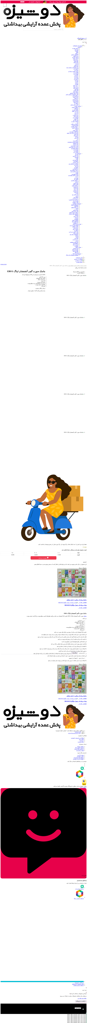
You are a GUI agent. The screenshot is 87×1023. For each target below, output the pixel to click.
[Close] (5, 5)
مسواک (76, 215)
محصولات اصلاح (74, 204)
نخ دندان (76, 217)
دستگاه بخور (75, 243)
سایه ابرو (76, 77)
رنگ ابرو (76, 75)
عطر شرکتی (75, 251)
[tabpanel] (43, 1010)
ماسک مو (76, 167)
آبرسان (76, 129)
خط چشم (76, 61)
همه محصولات (79, 257)
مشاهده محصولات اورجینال (72, 255)
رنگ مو (76, 154)
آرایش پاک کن (75, 57)
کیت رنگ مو (75, 162)
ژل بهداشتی (75, 222)
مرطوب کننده (75, 127)
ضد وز (76, 193)
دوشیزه (84, 265)
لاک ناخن (76, 89)
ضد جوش (76, 134)
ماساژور (76, 246)
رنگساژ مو (76, 161)
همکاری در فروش (78, 259)
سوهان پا (76, 103)
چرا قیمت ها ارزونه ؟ (79, 749)
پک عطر (76, 252)
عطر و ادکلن (78, 247)
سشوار (76, 235)
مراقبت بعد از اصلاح (73, 212)
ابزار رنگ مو (75, 156)
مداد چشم (76, 66)
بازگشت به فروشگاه (80, 1001)
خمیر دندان (75, 216)
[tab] (82, 653)
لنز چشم (76, 65)
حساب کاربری (80, 755)
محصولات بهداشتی (77, 203)
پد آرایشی (76, 98)
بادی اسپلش (75, 143)
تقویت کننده (75, 184)
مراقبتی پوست (77, 106)
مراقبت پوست (75, 107)
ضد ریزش (76, 189)
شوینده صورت (75, 125)
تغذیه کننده (75, 183)
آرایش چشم (75, 58)
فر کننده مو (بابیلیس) (73, 199)
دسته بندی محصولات (77, 45)
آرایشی (79, 47)
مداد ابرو (76, 70)
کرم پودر (76, 49)
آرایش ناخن (75, 88)
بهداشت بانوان (75, 220)
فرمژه (76, 63)
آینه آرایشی (75, 102)
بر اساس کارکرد (74, 126)
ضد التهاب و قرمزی (73, 131)
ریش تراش (75, 228)
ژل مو (77, 176)
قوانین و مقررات (80, 750)
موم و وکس (75, 210)
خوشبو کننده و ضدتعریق (73, 142)
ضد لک (76, 136)
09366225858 (78, 732)
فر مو (77, 240)
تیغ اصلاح (76, 206)
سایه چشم (76, 62)
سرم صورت (75, 115)
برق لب (76, 83)
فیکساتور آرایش (74, 54)
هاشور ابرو (75, 72)
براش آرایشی (75, 99)
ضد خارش (76, 188)
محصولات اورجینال (76, 253)
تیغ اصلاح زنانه (75, 221)
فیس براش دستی (74, 104)
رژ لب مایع (75, 86)
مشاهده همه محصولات (78, 757)
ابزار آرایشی (75, 97)
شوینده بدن (75, 149)
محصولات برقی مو (74, 234)
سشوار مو (76, 197)
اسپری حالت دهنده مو (73, 175)
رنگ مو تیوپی (75, 160)
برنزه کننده (75, 56)
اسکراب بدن (75, 117)
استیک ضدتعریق (74, 148)
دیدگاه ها (75, 653)
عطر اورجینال (75, 249)
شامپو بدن (76, 151)
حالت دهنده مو (75, 174)
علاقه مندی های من (82, 998)
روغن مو (76, 165)
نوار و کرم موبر (74, 211)
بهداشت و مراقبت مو (73, 163)
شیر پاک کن (75, 120)
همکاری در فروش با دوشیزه (77, 738)
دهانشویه (76, 219)
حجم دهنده (75, 187)
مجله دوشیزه (79, 262)
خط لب (76, 84)
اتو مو (77, 196)
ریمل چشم (75, 59)
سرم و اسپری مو (74, 171)
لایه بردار (76, 138)
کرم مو (76, 166)
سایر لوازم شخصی (74, 242)
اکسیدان (76, 157)
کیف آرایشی (75, 100)
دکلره (77, 158)
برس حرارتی (75, 198)
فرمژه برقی (75, 244)
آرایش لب (76, 79)
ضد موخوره (75, 190)
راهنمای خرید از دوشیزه (78, 759)
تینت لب (76, 80)
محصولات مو (78, 153)
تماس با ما (81, 739)
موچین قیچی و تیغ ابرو (73, 71)
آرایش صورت (75, 48)
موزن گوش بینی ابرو (73, 231)
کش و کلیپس (75, 202)
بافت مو (76, 238)
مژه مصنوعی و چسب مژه (72, 67)
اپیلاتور (76, 208)
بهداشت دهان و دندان (73, 213)
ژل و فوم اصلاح (74, 207)
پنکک (77, 52)
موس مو (76, 178)
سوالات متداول (80, 746)
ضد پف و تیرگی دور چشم (72, 133)
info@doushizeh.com (74, 733)
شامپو (77, 172)
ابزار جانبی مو (75, 194)
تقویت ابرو (76, 74)
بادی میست (75, 144)
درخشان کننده (75, 185)
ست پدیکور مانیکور (74, 93)
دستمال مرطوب (74, 124)
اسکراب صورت (74, 121)
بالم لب (76, 81)
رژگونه (76, 53)
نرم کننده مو (75, 169)
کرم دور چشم (75, 111)
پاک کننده (76, 118)
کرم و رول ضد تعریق (73, 147)
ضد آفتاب (76, 108)
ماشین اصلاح (75, 226)
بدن (77, 139)
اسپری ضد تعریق (74, 145)
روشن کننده (75, 130)
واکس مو (76, 179)
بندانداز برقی (75, 229)
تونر (77, 122)
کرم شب (76, 113)
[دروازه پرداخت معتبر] (84, 784)
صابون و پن (75, 152)
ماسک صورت (75, 109)
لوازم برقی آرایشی (77, 224)
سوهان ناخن (75, 92)
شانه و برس (75, 201)
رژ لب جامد (75, 85)
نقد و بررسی (82, 653)
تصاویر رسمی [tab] (77, 1008)
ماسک (85, 616)
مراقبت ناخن (75, 95)
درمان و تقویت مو (74, 170)
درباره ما (82, 740)
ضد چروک (76, 116)
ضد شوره (76, 192)
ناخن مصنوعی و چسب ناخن (72, 94)
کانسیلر (76, 50)
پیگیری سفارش (78, 260)
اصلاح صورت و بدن (74, 225)
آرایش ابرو (76, 68)
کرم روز (76, 112)
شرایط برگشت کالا (79, 747)
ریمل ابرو (76, 76)
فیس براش (75, 233)
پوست (81, 265)
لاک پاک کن (75, 90)
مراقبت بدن (75, 140)
